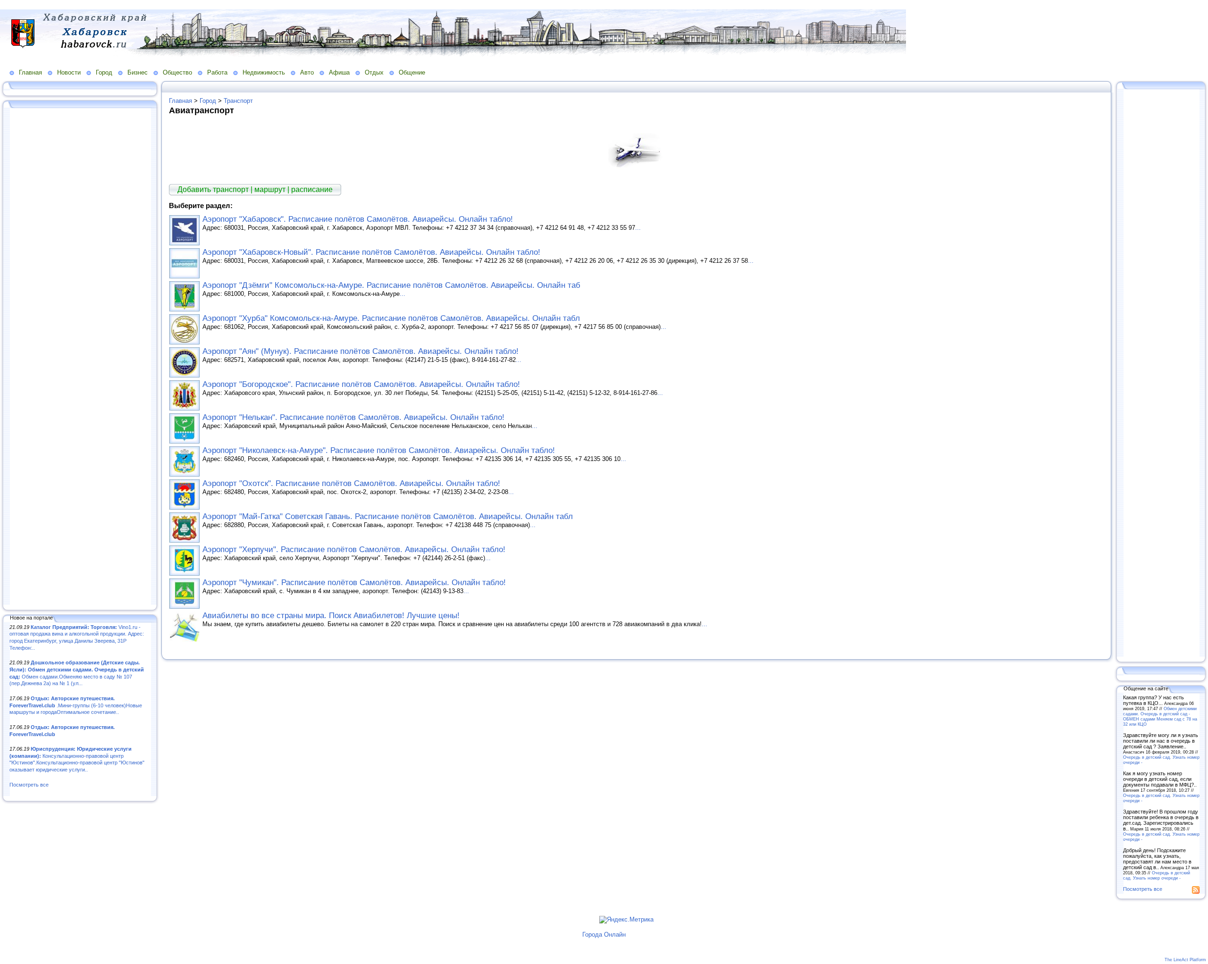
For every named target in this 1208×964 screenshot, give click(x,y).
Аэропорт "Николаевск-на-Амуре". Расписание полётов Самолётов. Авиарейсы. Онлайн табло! (378, 450)
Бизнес (137, 72)
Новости (69, 72)
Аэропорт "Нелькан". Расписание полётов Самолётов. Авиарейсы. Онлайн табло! (353, 417)
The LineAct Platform (1185, 959)
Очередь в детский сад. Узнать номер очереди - (1156, 875)
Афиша (339, 72)
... (638, 227)
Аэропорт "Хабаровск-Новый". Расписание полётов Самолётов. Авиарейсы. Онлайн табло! (371, 252)
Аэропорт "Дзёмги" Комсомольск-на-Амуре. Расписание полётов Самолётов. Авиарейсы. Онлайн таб (391, 285)
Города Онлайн (604, 934)
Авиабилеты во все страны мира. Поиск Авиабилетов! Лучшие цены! (331, 615)
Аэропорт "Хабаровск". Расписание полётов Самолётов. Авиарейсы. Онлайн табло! (357, 219)
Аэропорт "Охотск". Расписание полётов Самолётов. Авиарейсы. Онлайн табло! (351, 483)
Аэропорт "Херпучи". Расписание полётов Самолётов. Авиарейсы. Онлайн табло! (353, 549)
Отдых (374, 72)
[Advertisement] (80, 357)
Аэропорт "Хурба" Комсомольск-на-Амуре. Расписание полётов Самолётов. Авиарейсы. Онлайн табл (391, 318)
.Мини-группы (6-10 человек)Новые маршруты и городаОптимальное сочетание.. (75, 705)
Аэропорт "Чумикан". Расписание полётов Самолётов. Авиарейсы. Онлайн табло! (354, 582)
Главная (30, 72)
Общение (412, 72)
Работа (217, 72)
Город (104, 72)
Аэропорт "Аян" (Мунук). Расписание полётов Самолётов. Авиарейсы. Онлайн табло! (360, 351)
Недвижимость (264, 72)
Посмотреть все (29, 785)
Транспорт (238, 100)
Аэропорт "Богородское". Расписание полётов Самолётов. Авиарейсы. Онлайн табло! (361, 384)
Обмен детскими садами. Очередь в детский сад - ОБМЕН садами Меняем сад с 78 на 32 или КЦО (1160, 716)
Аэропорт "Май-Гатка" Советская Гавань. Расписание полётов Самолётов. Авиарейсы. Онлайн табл (387, 516)
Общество (177, 72)
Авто (307, 72)
